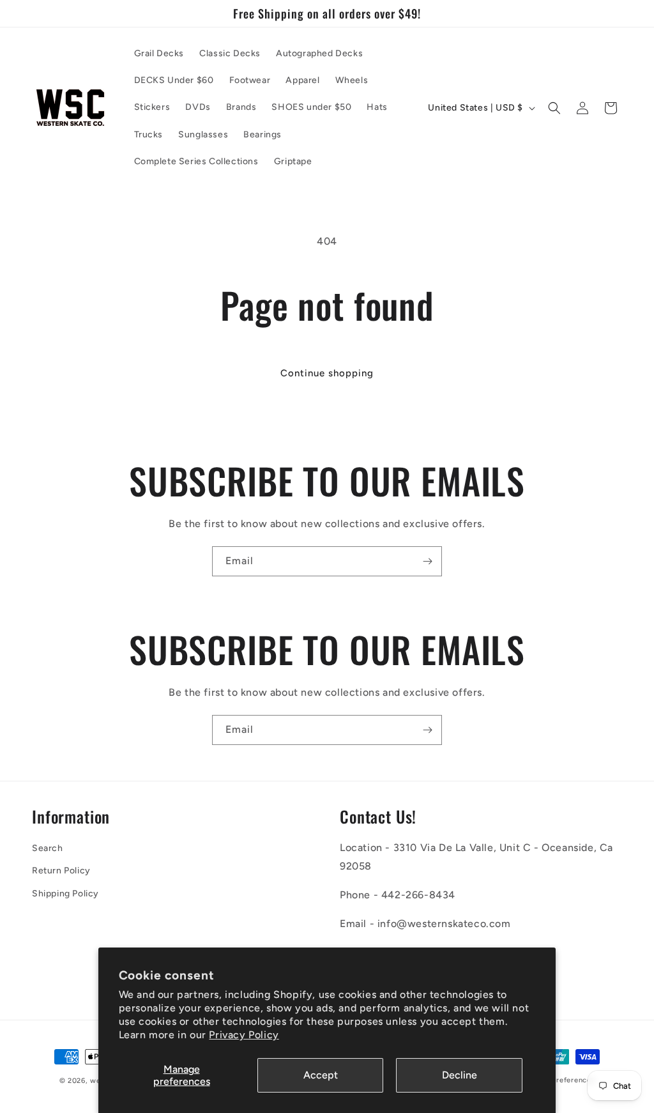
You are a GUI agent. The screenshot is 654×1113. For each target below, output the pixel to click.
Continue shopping (327, 373)
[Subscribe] (427, 561)
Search (47, 848)
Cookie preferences (559, 1080)
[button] (554, 108)
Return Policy (61, 870)
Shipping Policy (65, 893)
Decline (459, 1075)
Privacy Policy (243, 1035)
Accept (320, 1075)
